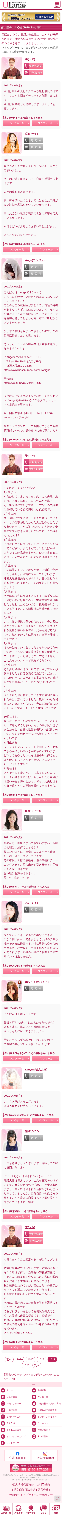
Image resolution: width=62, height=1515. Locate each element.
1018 (41, 1359)
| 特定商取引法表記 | (24, 1489)
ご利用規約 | (43, 1484)
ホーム (9, 1390)
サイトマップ (12, 1443)
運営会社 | (44, 1489)
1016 (20, 1359)
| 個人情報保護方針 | (23, 1484)
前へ (9, 1359)
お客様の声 (11, 1410)
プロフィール (45, 123)
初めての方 (11, 1397)
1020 (26, 1365)
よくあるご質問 (13, 1430)
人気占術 (10, 1423)
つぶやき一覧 (16, 123)
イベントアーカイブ (15, 1436)
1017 (31, 1359)
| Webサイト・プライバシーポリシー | (31, 1494)
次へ (37, 1365)
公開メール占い (13, 1416)
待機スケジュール (14, 1403)
